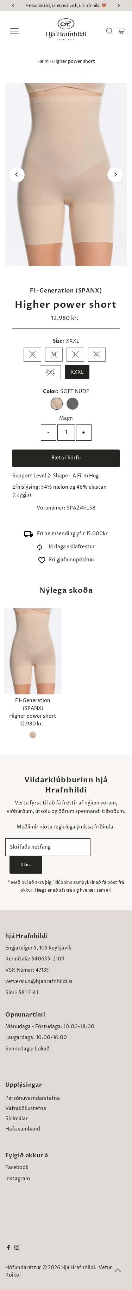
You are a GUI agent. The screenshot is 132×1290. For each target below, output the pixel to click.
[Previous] (17, 174)
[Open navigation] (20, 31)
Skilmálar (16, 1119)
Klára (26, 865)
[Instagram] (17, 1248)
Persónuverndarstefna (32, 1098)
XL (97, 354)
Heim (43, 61)
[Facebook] (8, 1248)
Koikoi (13, 1275)
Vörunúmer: (51, 508)
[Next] (115, 174)
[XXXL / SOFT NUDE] (32, 735)
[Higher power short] (33, 651)
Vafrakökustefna (25, 1108)
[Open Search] (109, 31)
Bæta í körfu (66, 458)
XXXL (77, 372)
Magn (66, 418)
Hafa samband (22, 1129)
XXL (50, 372)
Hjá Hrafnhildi (78, 1268)
